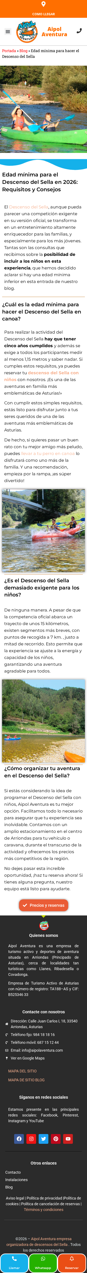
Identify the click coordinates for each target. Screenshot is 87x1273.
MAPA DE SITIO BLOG (26, 1080)
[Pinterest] (56, 1139)
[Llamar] (14, 1258)
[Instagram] (31, 1139)
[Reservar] (71, 1258)
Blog (23, 50)
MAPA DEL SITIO (22, 1071)
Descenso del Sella (28, 206)
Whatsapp (43, 1268)
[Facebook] (19, 1139)
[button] (7, 31)
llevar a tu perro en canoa (48, 453)
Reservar (72, 1268)
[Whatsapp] (43, 1258)
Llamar (14, 1268)
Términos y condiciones (43, 1209)
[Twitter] (43, 1139)
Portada (9, 50)
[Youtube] (68, 1139)
